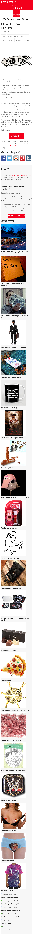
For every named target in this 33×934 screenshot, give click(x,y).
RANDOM (6, 32)
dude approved (13, 36)
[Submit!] (16, 158)
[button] (8, 2)
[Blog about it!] (28, 158)
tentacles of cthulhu (22, 40)
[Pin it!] (22, 158)
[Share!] (3, 158)
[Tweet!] (9, 158)
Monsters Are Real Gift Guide (11, 146)
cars (3, 36)
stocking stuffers (7, 40)
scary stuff (24, 36)
